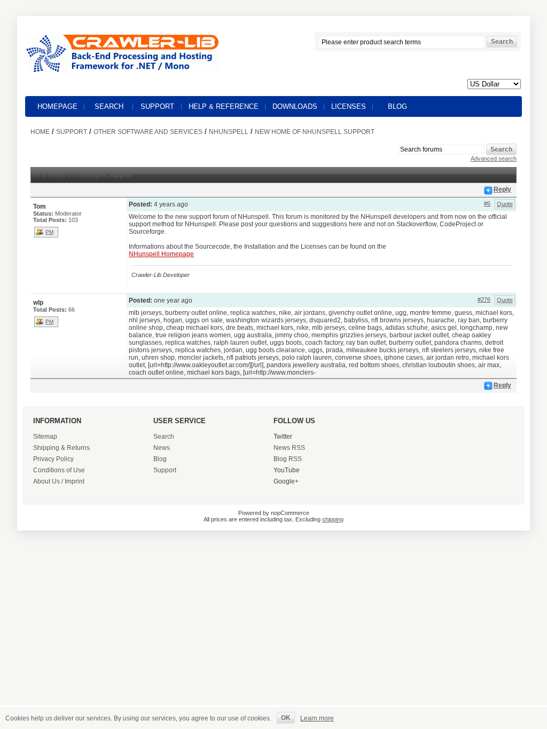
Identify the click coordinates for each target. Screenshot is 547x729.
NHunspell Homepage (161, 254)
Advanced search (494, 158)
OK (286, 718)
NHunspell (228, 132)
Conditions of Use (59, 470)
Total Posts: (50, 220)
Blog (397, 106)
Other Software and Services (147, 132)
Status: (43, 213)
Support (157, 106)
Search (109, 106)
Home (40, 132)
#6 (487, 203)
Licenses (348, 106)
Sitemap (45, 436)
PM (49, 232)
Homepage (57, 106)
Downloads (294, 106)
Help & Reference (224, 106)
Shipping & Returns (61, 447)
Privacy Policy (53, 459)
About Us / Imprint (58, 481)
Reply (502, 189)
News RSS (289, 447)
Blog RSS (288, 459)
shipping (332, 519)
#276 (484, 299)
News (161, 447)
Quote (505, 204)
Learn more (317, 718)
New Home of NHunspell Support (314, 132)
